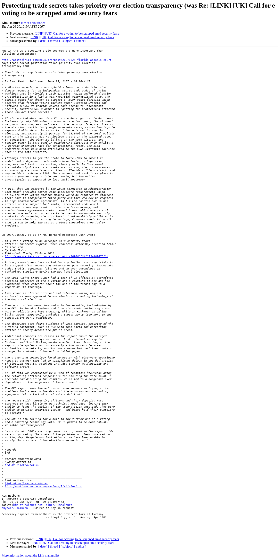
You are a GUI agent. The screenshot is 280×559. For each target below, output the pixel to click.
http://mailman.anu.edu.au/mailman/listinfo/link (43, 486)
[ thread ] (54, 41)
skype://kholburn (15, 507)
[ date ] (42, 41)
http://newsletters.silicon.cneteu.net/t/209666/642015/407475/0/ (56, 256)
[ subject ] (67, 41)
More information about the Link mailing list (30, 555)
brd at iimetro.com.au (22, 465)
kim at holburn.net (33, 23)
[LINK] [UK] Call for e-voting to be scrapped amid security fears (76, 33)
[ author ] (80, 41)
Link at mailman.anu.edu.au (26, 483)
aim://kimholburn (59, 504)
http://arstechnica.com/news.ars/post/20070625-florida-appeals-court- (57, 59)
